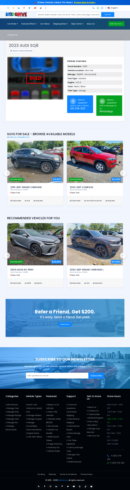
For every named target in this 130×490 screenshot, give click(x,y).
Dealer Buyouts (74, 461)
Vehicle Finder (53, 451)
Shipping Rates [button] (60, 24)
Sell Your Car (115, 24)
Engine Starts (33, 433)
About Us (91, 24)
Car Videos (45, 24)
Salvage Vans (13, 419)
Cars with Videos (34, 436)
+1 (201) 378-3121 (116, 463)
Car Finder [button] (12, 24)
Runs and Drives (34, 429)
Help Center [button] (76, 24)
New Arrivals (52, 426)
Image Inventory (54, 444)
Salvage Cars (13, 408)
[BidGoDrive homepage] (17, 16)
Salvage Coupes (34, 419)
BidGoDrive (63, 480)
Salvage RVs (12, 422)
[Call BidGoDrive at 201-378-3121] (94, 8)
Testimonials (94, 414)
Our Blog (41, 474)
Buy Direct (92, 425)
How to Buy (93, 421)
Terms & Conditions (68, 474)
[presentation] (7, 173)
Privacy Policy (87, 474)
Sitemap (52, 474)
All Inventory (12, 404)
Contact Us (12, 35)
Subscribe (96, 375)
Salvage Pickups (14, 415)
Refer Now (65, 324)
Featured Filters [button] (28, 24)
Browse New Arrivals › (85, 2)
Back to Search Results (22, 51)
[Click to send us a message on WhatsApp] (98, 8)
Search (108, 14)
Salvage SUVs (13, 412)
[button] (8, 8)
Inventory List (53, 447)
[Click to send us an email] (102, 8)
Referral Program (95, 418)
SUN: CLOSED (112, 444)
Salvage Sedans (34, 415)
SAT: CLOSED (112, 440)
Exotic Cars (32, 404)
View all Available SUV (19, 137)
